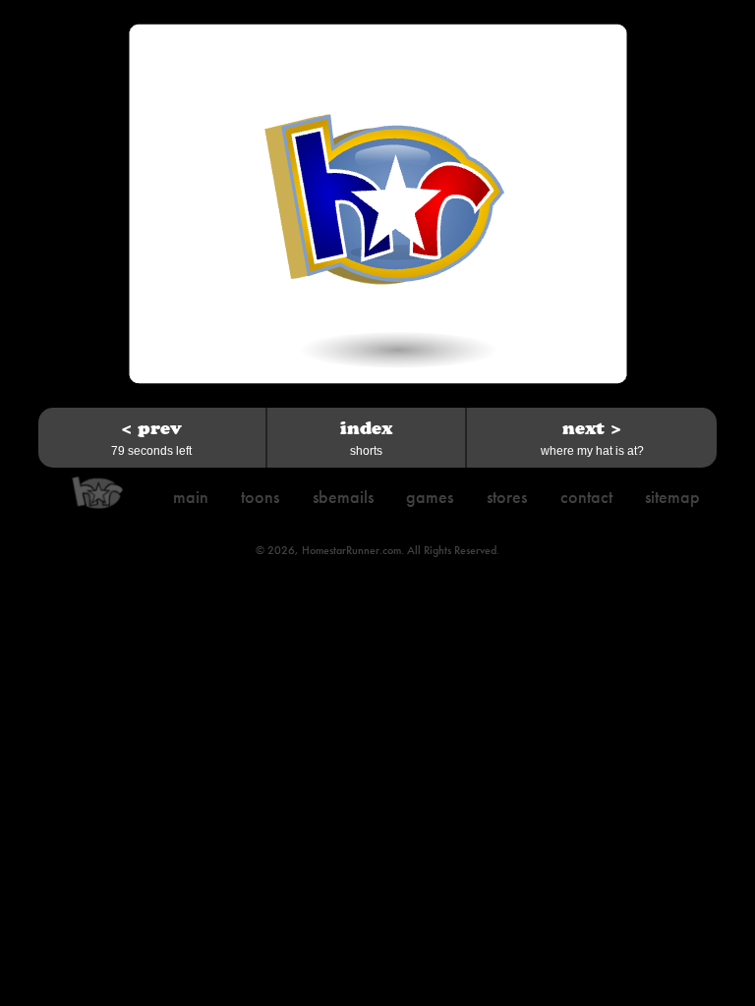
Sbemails (343, 496)
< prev (151, 438)
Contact (586, 496)
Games (429, 496)
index (366, 438)
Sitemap (672, 496)
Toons (260, 496)
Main (190, 496)
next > (592, 438)
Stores (507, 496)
